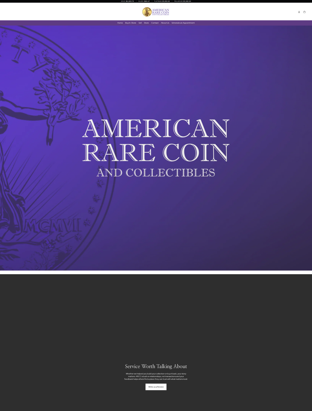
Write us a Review (156, 387)
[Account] (299, 12)
